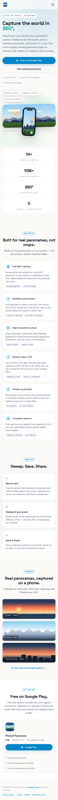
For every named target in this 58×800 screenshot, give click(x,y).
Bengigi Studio (33, 787)
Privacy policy (8, 795)
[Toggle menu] (53, 4)
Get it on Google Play (31, 60)
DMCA (27, 795)
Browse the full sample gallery (27, 668)
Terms (19, 795)
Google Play (31, 747)
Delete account (38, 795)
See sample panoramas (29, 69)
